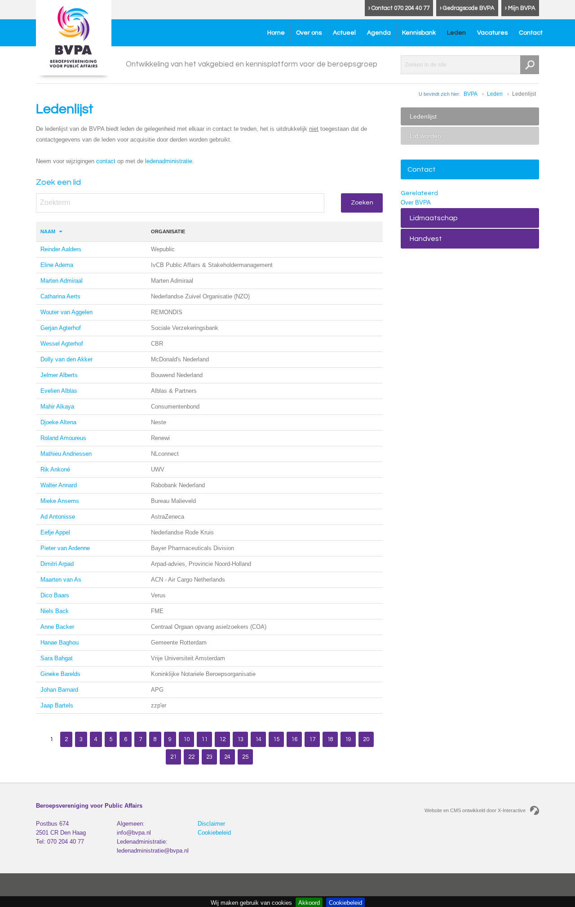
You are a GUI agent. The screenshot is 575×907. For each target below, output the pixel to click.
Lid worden (425, 135)
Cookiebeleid (214, 832)
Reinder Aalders (60, 249)
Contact (531, 33)
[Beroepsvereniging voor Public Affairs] (73, 38)
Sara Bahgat (56, 658)
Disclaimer (211, 823)
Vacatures (492, 33)
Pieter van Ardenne (65, 548)
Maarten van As (60, 579)
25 (245, 757)
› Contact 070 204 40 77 (398, 8)
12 (222, 739)
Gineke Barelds (60, 674)
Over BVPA (416, 202)
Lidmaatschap (434, 218)
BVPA (471, 94)
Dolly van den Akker (66, 359)
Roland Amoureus (63, 438)
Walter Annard (58, 485)
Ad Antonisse (57, 516)
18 (330, 739)
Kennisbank (419, 33)
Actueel (344, 33)
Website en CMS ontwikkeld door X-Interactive (475, 810)
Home (276, 33)
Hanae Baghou (59, 642)
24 (227, 757)
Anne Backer (57, 626)
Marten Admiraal (61, 280)
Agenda (379, 33)
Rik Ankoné (55, 469)
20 (366, 739)
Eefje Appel (55, 532)
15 (276, 739)
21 (173, 757)
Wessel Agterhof (61, 343)
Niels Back (54, 611)
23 (209, 757)
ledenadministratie (168, 161)
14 (258, 739)
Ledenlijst (423, 116)
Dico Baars (54, 595)
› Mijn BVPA (520, 8)
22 (191, 757)
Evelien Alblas (58, 390)
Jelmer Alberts (59, 375)
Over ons (309, 33)
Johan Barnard (59, 689)
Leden (456, 33)
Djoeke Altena (58, 422)
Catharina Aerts (60, 296)
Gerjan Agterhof (60, 328)
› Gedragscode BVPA (467, 8)
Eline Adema (56, 265)
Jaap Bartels (56, 705)
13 (240, 739)
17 (312, 739)
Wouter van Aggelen (66, 312)
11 (204, 739)
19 (348, 739)
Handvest (426, 238)
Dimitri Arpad (57, 563)
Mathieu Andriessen (66, 453)
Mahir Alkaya (57, 406)
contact (105, 161)
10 (186, 739)
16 (294, 739)
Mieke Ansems (59, 501)
